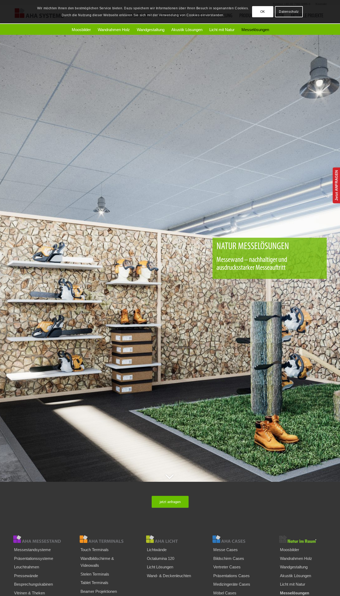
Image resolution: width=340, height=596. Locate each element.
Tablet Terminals (94, 582)
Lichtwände (157, 549)
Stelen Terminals (94, 574)
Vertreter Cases (227, 567)
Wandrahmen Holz (296, 558)
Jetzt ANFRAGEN (336, 185)
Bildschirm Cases (228, 558)
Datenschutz (289, 12)
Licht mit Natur (292, 584)
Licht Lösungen (160, 567)
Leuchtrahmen (26, 567)
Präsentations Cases (231, 575)
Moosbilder (289, 549)
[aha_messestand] (37, 539)
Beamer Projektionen (98, 591)
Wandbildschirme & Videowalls (97, 562)
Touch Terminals (94, 549)
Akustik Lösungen (295, 575)
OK (262, 12)
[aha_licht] (170, 539)
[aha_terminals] (103, 539)
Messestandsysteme (32, 549)
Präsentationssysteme (33, 558)
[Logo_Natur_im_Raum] (303, 539)
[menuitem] (81, 29)
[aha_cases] (236, 539)
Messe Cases (225, 549)
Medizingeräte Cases (231, 584)
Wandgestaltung (294, 567)
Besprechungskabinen (33, 584)
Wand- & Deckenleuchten (169, 575)
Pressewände (26, 575)
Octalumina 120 (160, 558)
